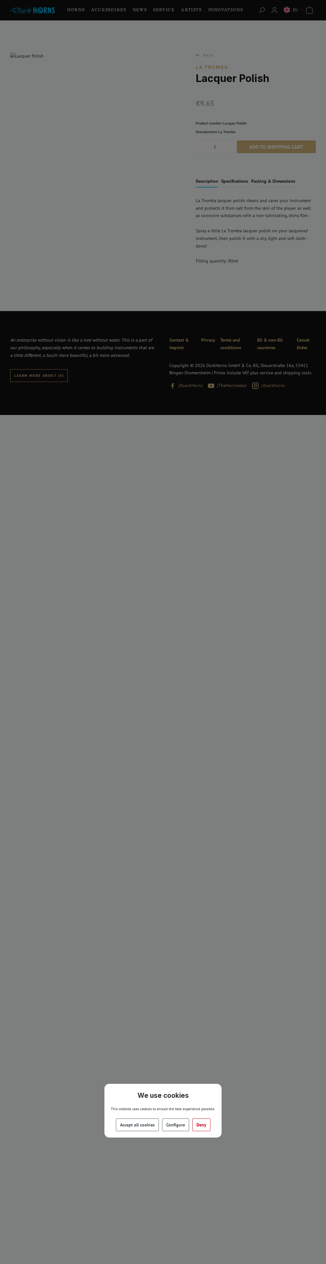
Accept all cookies (137, 1125)
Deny (201, 1125)
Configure (175, 1125)
